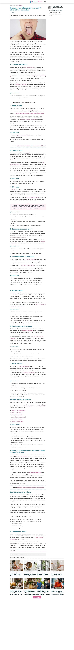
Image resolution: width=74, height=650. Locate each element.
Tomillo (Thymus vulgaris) (17, 421)
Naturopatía (20, 5)
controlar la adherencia (21, 84)
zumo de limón (27, 152)
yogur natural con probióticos (22, 135)
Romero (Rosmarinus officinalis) (18, 416)
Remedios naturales (13, 5)
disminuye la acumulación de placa (18, 236)
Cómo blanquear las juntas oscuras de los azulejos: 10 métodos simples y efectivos (56, 574)
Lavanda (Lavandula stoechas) (18, 410)
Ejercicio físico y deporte (42, 590)
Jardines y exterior (41, 571)
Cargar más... (37, 597)
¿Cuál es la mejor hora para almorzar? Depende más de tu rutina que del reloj (57, 593)
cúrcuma (13, 189)
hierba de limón (15, 293)
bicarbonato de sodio (29, 67)
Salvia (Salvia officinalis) (16, 419)
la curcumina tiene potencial (32, 197)
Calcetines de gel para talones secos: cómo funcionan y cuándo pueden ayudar (16, 574)
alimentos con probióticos (35, 472)
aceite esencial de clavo (24, 366)
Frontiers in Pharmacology (29, 372)
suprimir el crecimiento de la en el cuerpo (29, 113)
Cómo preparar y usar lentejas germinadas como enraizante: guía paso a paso (30, 593)
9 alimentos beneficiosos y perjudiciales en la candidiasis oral (30, 487)
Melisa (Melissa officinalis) (17, 412)
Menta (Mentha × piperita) (17, 414)
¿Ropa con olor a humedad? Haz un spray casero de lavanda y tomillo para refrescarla (30, 574)
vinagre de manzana (30, 259)
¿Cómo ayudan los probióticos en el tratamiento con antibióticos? (31, 145)
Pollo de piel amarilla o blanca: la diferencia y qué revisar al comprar (16, 593)
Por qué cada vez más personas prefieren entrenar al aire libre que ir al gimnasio (43, 593)
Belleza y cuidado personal (15, 571)
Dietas (52, 590)
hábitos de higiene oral (24, 456)
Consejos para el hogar (28, 571)
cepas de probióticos (32, 110)
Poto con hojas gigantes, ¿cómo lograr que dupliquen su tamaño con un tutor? (43, 574)
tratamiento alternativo (27, 330)
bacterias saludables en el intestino (29, 119)
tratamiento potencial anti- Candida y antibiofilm (35, 405)
